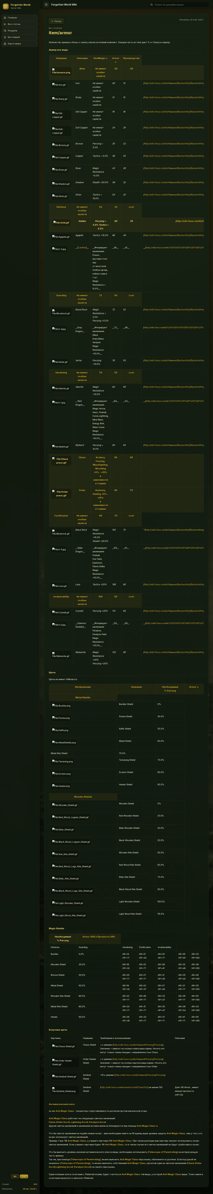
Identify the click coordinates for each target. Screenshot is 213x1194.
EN (24, 1176)
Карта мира (14, 43)
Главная (12, 17)
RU (15, 1176)
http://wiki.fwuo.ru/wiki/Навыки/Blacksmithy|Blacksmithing (174, 83)
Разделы (12, 30)
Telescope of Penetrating (163, 1152)
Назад (57, 21)
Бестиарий (14, 37)
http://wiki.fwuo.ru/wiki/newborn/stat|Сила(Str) (124, 1087)
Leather (82, 247)
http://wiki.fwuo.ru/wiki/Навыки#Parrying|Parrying (137, 1044)
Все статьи (14, 24)
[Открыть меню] (46, 4)
